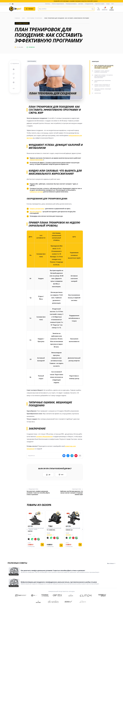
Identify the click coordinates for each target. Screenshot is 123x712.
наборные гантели (36, 192)
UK (10, 4)
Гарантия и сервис (99, 4)
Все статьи (110, 563)
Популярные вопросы (71, 4)
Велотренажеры (32, 61)
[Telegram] (13, 78)
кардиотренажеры (36, 160)
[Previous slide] (27, 529)
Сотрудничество (89, 4)
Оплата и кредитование (58, 4)
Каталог (30, 9)
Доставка (80, 4)
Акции (108, 4)
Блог (113, 4)
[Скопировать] (13, 88)
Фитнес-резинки (36, 212)
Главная (17, 18)
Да (49, 474)
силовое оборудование (44, 436)
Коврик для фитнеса (37, 209)
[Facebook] (13, 69)
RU (12, 4)
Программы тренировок (34, 18)
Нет (62, 474)
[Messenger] (13, 73)
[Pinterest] (13, 82)
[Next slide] (82, 529)
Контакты (47, 4)
